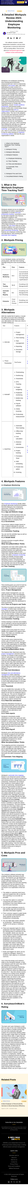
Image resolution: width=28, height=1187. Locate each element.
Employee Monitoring (10, 503)
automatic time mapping (8, 235)
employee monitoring (18, 555)
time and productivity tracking (10, 213)
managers (4, 609)
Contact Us (14, 1162)
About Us (14, 1157)
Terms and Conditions (14, 1166)
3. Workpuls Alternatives (12, 152)
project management (7, 654)
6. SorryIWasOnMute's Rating (14, 176)
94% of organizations (9, 110)
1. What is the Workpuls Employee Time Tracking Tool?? (12, 145)
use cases (12, 225)
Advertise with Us (14, 1155)
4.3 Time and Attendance (14, 164)
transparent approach (15, 50)
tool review (11, 85)
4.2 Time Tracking (11, 161)
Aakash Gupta (12, 32)
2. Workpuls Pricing (11, 149)
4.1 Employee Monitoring (14, 158)
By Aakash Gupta (13, 1108)
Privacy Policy (14, 1164)
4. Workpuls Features (11, 155)
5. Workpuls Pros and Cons (13, 173)
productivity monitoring (11, 230)
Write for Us (14, 1159)
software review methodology (14, 52)
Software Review (10, 10)
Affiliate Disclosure (14, 1168)
